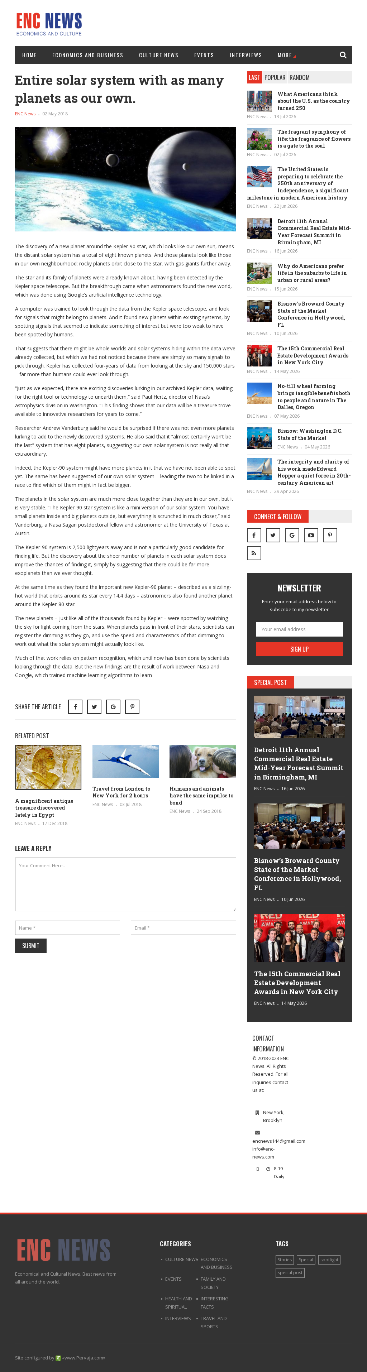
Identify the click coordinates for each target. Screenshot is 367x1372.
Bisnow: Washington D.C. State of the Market (310, 434)
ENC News (25, 114)
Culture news (159, 55)
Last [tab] (255, 77)
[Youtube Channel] (311, 535)
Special (306, 1260)
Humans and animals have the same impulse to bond (201, 795)
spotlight (329, 1260)
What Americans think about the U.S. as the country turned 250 (313, 101)
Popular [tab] (275, 77)
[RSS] (254, 553)
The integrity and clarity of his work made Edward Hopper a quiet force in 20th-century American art (314, 472)
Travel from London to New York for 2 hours (121, 792)
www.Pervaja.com (84, 1357)
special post (290, 1273)
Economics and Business (88, 55)
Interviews (246, 55)
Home (29, 55)
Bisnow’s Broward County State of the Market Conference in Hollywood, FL (311, 314)
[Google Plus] (292, 535)
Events (204, 55)
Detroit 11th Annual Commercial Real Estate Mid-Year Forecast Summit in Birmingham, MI (314, 232)
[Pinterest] (132, 707)
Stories (285, 1260)
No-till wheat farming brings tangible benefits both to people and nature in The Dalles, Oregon (314, 397)
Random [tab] (300, 77)
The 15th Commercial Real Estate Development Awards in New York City (312, 355)
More (285, 55)
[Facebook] (254, 535)
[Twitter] (273, 535)
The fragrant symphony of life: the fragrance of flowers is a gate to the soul (314, 138)
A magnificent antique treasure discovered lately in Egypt (44, 807)
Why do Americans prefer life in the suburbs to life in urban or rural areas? (312, 273)
